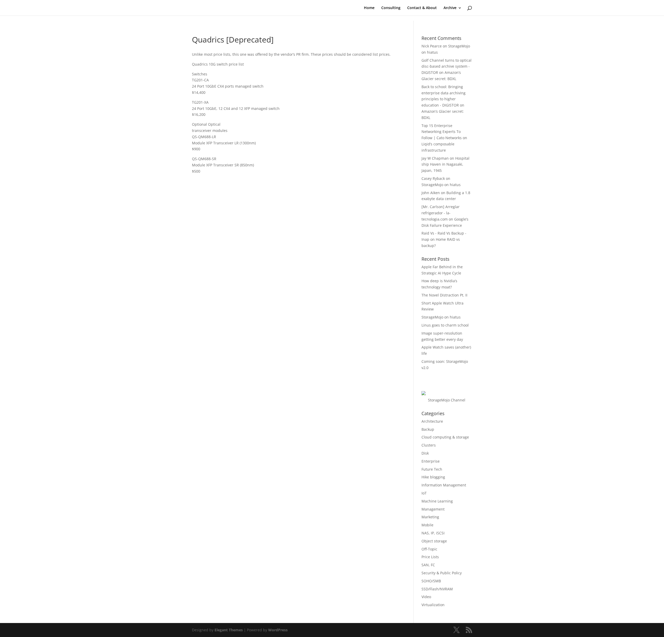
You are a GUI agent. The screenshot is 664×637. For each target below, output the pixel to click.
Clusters (428, 445)
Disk (425, 453)
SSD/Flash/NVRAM (437, 588)
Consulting (390, 8)
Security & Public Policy (441, 572)
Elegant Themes (229, 629)
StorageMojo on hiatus (441, 184)
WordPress (278, 629)
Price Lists (430, 556)
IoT (424, 493)
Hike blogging (433, 477)
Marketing (430, 516)
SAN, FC (428, 564)
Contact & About (422, 8)
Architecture (432, 421)
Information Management (443, 485)
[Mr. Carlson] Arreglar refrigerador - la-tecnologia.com (440, 213)
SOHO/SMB (431, 580)
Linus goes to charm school (445, 325)
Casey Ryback (433, 178)
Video (426, 596)
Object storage (434, 541)
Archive (450, 8)
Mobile (427, 524)
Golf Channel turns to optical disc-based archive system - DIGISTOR (446, 66)
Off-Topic (429, 549)
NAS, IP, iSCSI (433, 532)
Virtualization (433, 604)
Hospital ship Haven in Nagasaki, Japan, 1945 (445, 164)
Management (433, 509)
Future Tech (431, 469)
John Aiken (430, 192)
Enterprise (430, 461)
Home (369, 8)
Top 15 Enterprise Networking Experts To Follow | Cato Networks (441, 131)
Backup (427, 429)
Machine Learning (437, 501)
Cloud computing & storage (445, 437)
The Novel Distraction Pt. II (444, 295)
